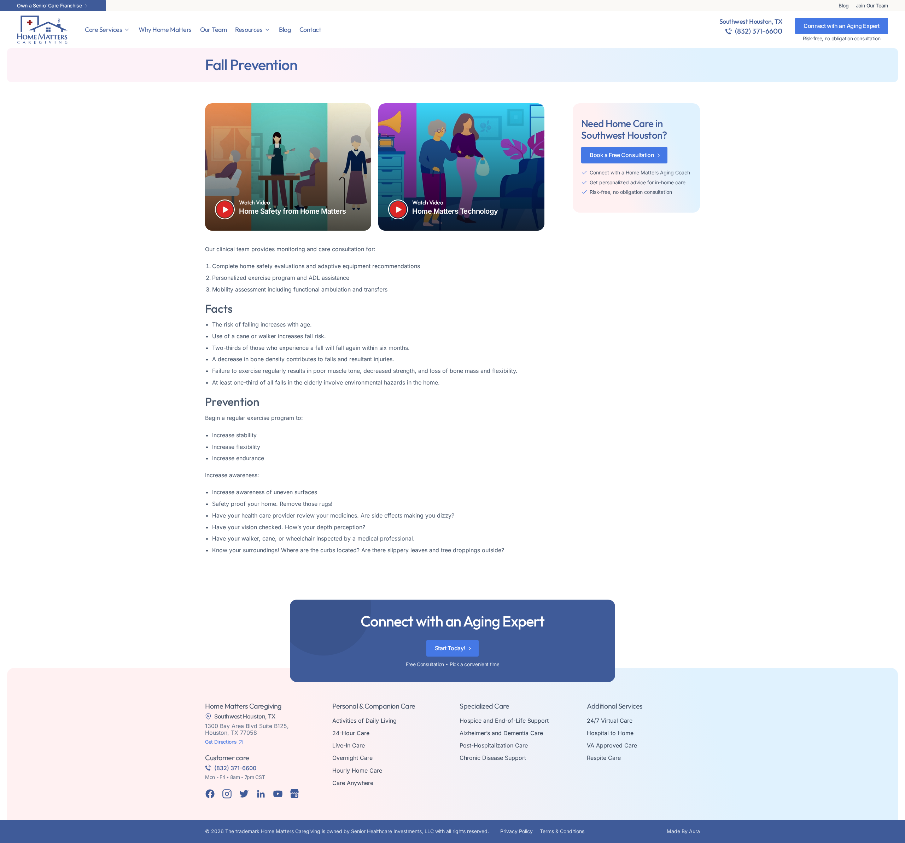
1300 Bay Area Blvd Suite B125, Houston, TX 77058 (247, 729)
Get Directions (221, 742)
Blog (844, 5)
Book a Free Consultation (622, 154)
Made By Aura (683, 831)
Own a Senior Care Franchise (49, 5)
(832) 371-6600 (758, 31)
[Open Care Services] (127, 30)
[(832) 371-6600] (728, 31)
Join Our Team (872, 5)
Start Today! (450, 648)
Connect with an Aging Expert (842, 25)
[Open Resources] (267, 30)
